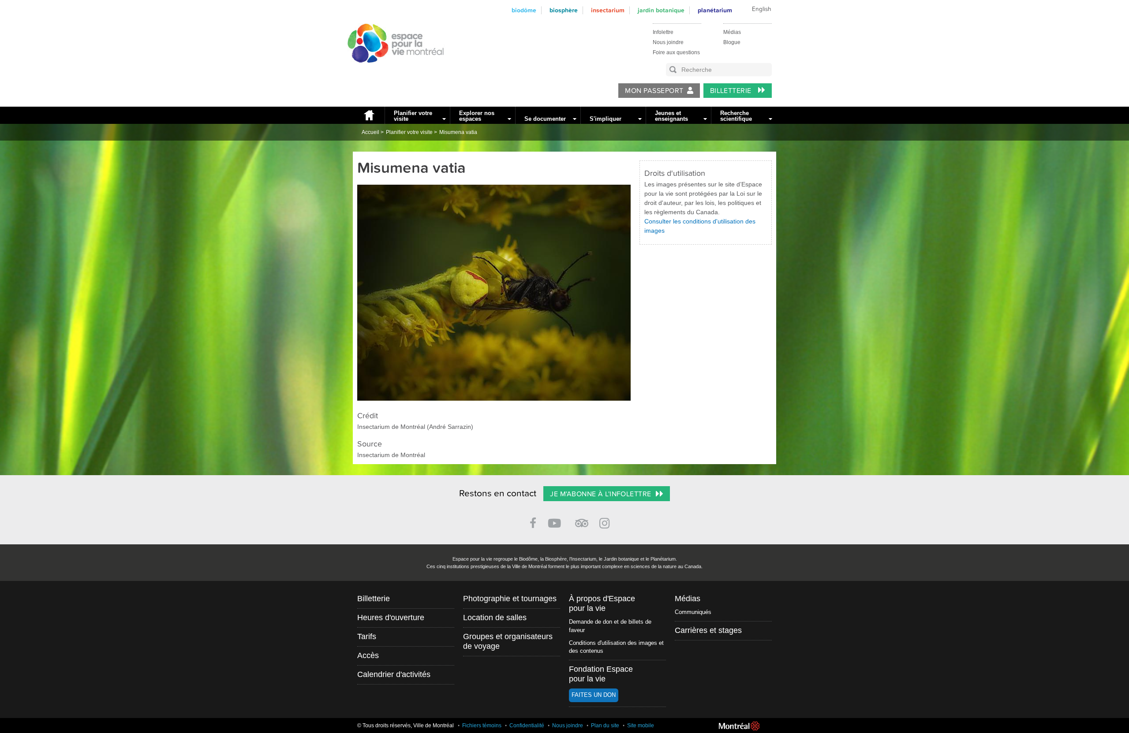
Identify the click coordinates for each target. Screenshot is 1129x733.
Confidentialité (526, 725)
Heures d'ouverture (390, 617)
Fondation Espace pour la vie (601, 674)
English (761, 9)
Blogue (731, 42)
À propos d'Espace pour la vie (602, 603)
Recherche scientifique (736, 116)
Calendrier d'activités (393, 674)
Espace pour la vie (390, 71)
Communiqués (693, 612)
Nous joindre (668, 42)
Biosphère (564, 10)
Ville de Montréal (739, 726)
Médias (732, 32)
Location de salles (495, 617)
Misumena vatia (458, 132)
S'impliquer (605, 118)
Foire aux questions (676, 52)
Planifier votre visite (413, 116)
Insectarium (607, 10)
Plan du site (605, 725)
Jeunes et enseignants (671, 116)
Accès (368, 655)
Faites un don (594, 695)
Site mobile (640, 725)
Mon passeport (654, 90)
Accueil (369, 115)
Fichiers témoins (481, 725)
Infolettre (663, 32)
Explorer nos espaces (476, 116)
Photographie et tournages (510, 598)
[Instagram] (606, 521)
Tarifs (366, 636)
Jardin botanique (661, 10)
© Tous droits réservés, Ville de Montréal (405, 725)
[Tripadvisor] (582, 519)
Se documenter (545, 118)
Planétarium (715, 10)
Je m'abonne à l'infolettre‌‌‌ (600, 494)
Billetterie (732, 90)
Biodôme (524, 10)
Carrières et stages (708, 630)
